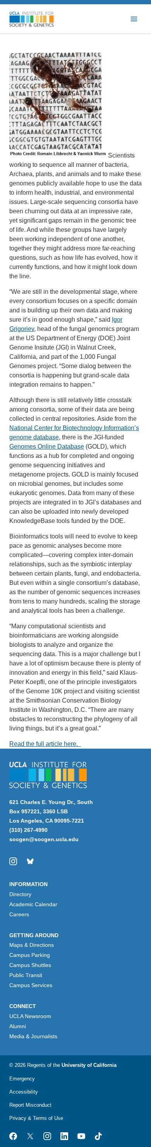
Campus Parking (29, 955)
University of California (89, 1065)
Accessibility (23, 1092)
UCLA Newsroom (30, 1016)
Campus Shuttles (30, 965)
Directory (20, 894)
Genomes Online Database (46, 446)
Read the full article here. (45, 744)
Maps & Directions (31, 945)
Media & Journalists (33, 1036)
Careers (19, 914)
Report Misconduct (30, 1105)
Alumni (17, 1026)
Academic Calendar (33, 904)
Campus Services (30, 985)
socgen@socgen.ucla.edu (44, 839)
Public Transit (25, 975)
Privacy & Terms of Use (36, 1118)
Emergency (22, 1079)
